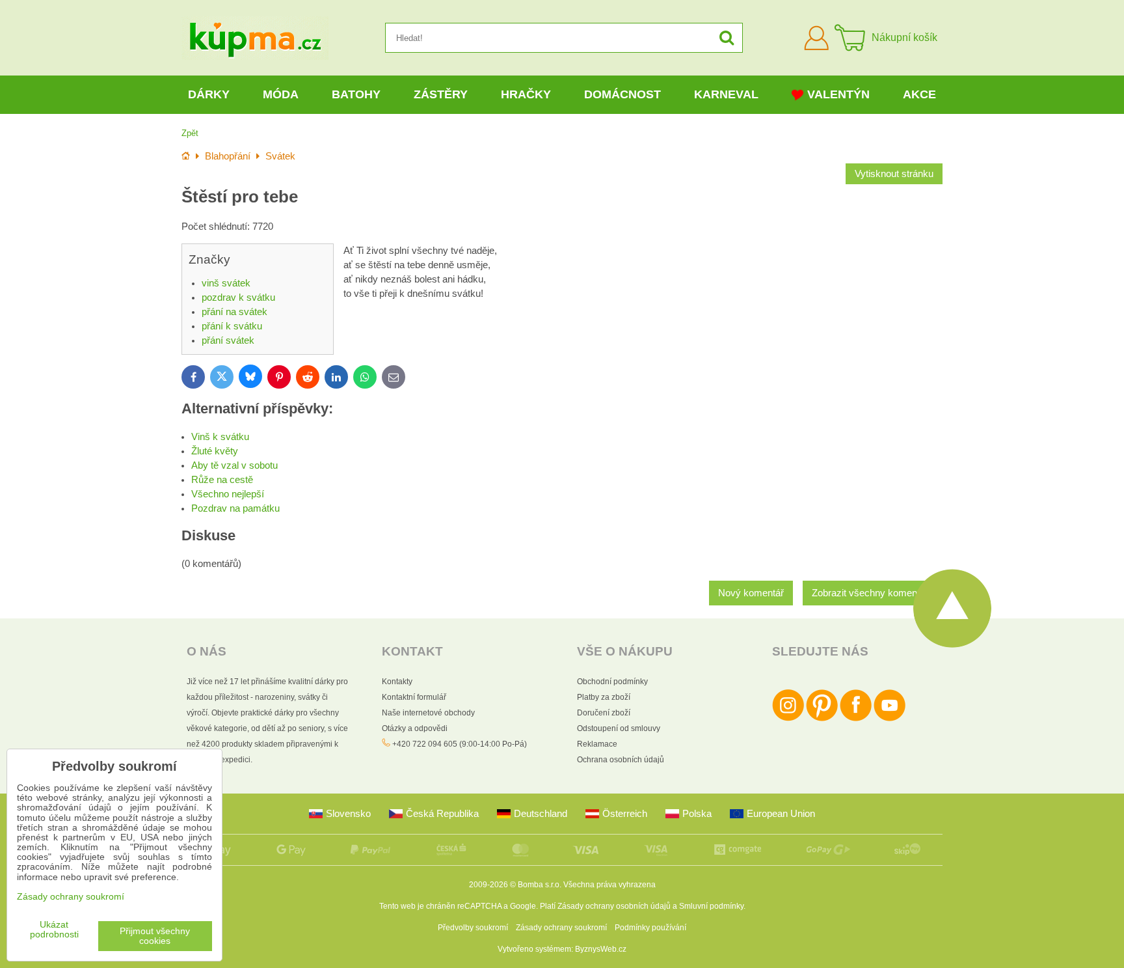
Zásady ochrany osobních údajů (614, 906)
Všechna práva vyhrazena (609, 884)
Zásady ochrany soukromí (561, 927)
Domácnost (622, 94)
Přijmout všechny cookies (155, 936)
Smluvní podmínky (711, 906)
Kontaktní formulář (414, 697)
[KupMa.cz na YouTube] (889, 718)
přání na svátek (234, 312)
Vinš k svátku (220, 437)
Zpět (189, 133)
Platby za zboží (603, 697)
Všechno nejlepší (227, 494)
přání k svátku (232, 326)
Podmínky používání (650, 927)
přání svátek (228, 340)
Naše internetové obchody (428, 712)
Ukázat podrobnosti (54, 929)
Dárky (209, 94)
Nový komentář (751, 593)
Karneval (726, 94)
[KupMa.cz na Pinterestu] (822, 718)
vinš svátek (226, 283)
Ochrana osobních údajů (620, 759)
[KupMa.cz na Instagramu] (788, 718)
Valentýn (838, 94)
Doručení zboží (603, 712)
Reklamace (597, 744)
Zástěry (441, 94)
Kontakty (397, 681)
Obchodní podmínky (612, 681)
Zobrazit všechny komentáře (872, 593)
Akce (919, 94)
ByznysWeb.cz (600, 949)
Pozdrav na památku (235, 508)
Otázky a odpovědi (415, 728)
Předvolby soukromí (473, 927)
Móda (281, 94)
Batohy (356, 94)
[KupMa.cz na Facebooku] (856, 718)
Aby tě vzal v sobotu (234, 465)
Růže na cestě (222, 480)
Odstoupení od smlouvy (618, 728)
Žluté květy (214, 451)
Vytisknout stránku (894, 174)
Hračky (526, 94)
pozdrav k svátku (238, 297)
